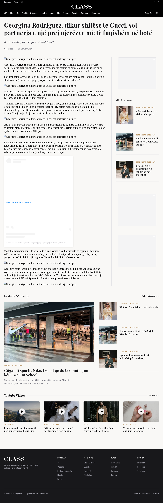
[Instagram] (154, 2)
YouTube (141, 471)
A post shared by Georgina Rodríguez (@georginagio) (28, 243)
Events (75, 13)
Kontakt (114, 467)
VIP (5, 13)
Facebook (141, 467)
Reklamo (114, 471)
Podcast (84, 13)
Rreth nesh (115, 463)
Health (44, 13)
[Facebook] (158, 2)
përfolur (48, 275)
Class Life (14, 13)
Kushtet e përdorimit (142, 494)
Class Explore (63, 13)
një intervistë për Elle (39, 113)
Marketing (95, 13)
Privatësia (155, 494)
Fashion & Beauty (30, 13)
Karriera (114, 475)
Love (52, 13)
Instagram (141, 463)
